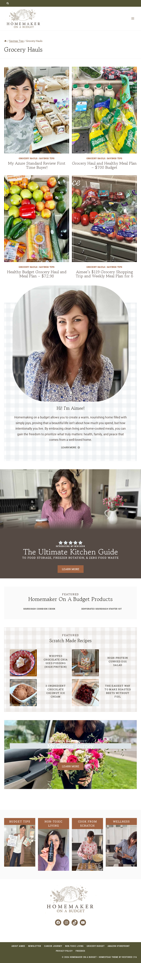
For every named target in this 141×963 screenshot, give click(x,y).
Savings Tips (47, 158)
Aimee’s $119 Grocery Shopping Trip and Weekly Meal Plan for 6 (104, 274)
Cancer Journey (53, 946)
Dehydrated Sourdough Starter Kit (102, 609)
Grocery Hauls (28, 158)
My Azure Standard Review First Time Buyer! (36, 165)
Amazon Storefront (119, 946)
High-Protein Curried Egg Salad (117, 661)
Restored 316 (129, 957)
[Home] (5, 41)
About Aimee (18, 946)
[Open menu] (132, 18)
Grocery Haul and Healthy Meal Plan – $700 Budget (104, 165)
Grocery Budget (96, 946)
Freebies (80, 951)
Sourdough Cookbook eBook (39, 609)
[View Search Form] (7, 3)
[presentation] (36, 110)
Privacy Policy (64, 951)
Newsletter (34, 946)
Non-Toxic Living (74, 946)
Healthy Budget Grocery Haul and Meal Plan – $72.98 (36, 274)
